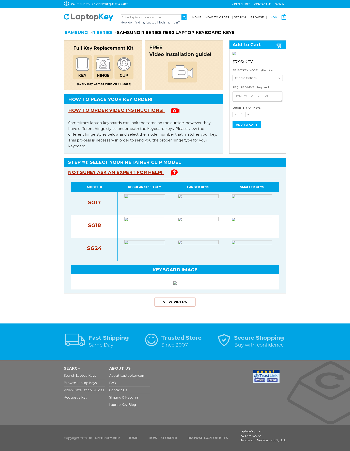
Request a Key (75, 397)
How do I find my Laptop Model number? (150, 22)
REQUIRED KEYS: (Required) (251, 87)
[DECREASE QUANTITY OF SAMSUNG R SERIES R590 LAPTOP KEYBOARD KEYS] (235, 114)
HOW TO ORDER (163, 438)
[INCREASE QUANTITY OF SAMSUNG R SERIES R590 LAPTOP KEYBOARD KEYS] (248, 114)
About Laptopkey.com (127, 376)
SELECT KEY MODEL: (254, 70)
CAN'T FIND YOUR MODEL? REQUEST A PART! (99, 4)
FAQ (112, 383)
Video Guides (241, 4)
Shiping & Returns (124, 397)
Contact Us (262, 4)
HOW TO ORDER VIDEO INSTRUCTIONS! (116, 110)
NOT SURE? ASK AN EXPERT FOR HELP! (116, 172)
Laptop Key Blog (122, 405)
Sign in (279, 4)
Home (196, 17)
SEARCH (240, 17)
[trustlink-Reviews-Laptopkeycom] (266, 376)
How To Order (217, 17)
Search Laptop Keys (80, 376)
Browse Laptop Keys (80, 383)
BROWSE (257, 17)
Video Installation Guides (84, 390)
